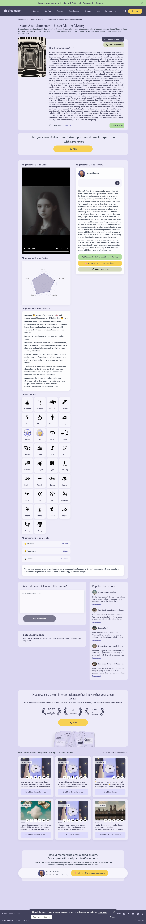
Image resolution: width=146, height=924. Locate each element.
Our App (47, 11)
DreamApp (22, 19)
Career (32, 19)
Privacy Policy (7, 920)
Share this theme (116, 45)
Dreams (88, 11)
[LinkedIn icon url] (123, 913)
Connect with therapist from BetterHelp (102, 257)
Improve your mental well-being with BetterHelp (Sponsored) (65, 3)
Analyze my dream (115, 39)
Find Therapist (117, 125)
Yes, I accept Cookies (41, 917)
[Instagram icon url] (137, 913)
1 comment (96, 604)
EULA (18, 920)
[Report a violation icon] (73, 48)
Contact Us (139, 920)
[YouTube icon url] (133, 913)
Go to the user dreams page (114, 752)
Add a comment (39, 619)
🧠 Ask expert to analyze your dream (100, 263)
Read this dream (110, 792)
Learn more (102, 912)
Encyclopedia (74, 11)
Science (36, 11)
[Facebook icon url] (128, 913)
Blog (98, 11)
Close (112, 917)
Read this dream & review (35, 792)
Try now (135, 11)
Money (40, 19)
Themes (60, 11)
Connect (99, 3)
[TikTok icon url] (142, 913)
